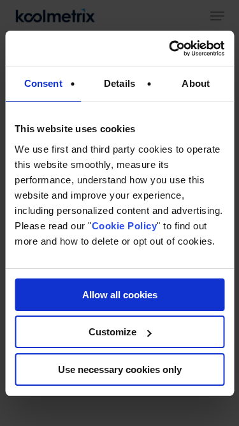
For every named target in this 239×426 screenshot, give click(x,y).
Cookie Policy (124, 225)
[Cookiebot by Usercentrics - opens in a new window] (170, 48)
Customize (112, 331)
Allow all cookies (119, 294)
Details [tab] (119, 83)
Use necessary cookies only (120, 369)
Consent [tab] (43, 83)
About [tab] (196, 83)
